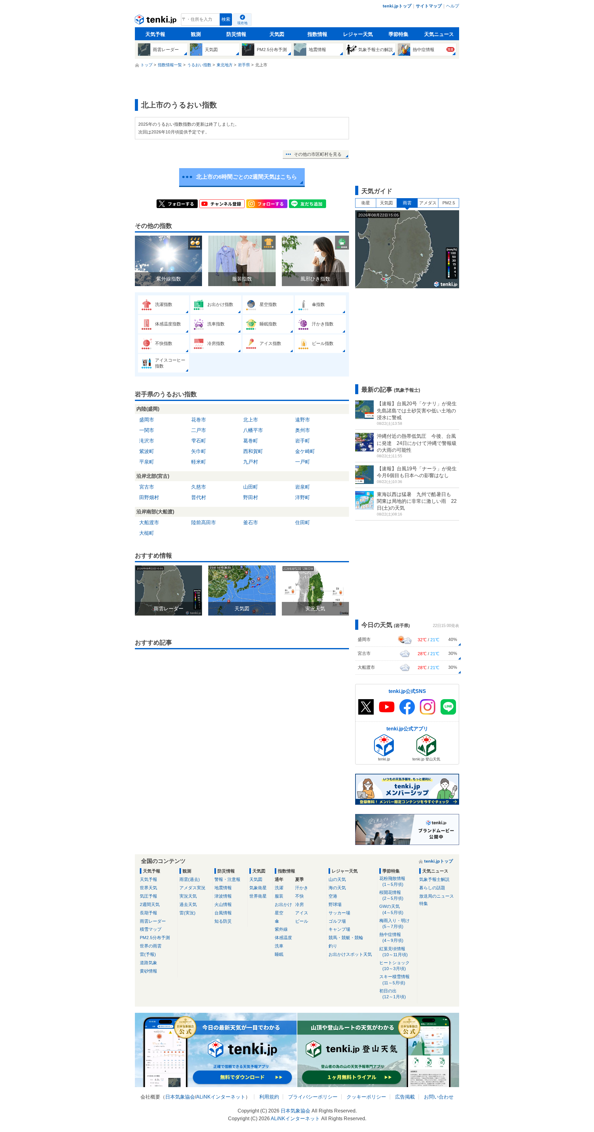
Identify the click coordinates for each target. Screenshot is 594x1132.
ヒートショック (394, 965)
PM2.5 (448, 202)
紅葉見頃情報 (393, 951)
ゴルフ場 (337, 921)
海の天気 (337, 887)
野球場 (335, 904)
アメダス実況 (192, 887)
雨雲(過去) (189, 879)
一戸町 (302, 461)
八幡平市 (253, 430)
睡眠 (279, 954)
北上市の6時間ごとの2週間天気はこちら (246, 177)
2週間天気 (150, 904)
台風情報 (223, 912)
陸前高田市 (203, 522)
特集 (423, 903)
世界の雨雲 (150, 945)
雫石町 (198, 440)
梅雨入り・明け (394, 923)
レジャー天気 (358, 34)
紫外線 (281, 929)
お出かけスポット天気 (350, 954)
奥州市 (302, 430)
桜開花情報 (391, 895)
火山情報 (223, 904)
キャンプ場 (339, 929)
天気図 (276, 34)
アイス (301, 912)
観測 (196, 34)
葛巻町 (250, 440)
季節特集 (398, 34)
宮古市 (146, 487)
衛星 (365, 202)
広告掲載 (405, 1096)
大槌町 (146, 533)
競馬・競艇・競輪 (346, 937)
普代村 (198, 497)
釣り (333, 945)
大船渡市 (149, 522)
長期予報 (148, 912)
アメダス (428, 202)
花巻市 (198, 419)
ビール (301, 921)
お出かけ (283, 904)
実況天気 (188, 896)
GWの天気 (391, 909)
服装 (279, 896)
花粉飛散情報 (392, 881)
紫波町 (146, 451)
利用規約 (269, 1096)
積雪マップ (150, 929)
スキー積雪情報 (394, 979)
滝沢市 (146, 440)
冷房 (299, 904)
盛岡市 (146, 419)
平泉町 (146, 461)
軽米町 (198, 461)
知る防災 (223, 921)
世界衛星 (258, 896)
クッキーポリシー (366, 1096)
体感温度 (283, 937)
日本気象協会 (180, 1096)
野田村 (250, 497)
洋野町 (302, 497)
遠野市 (302, 419)
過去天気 (188, 904)
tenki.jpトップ (397, 5)
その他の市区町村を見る (318, 154)
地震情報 (223, 887)
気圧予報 (148, 896)
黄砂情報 (148, 971)
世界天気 (148, 887)
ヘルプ (452, 5)
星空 (279, 912)
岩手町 (302, 440)
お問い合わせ (439, 1096)
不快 (299, 896)
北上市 (250, 419)
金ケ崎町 (305, 451)
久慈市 (198, 487)
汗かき (301, 887)
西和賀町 (253, 451)
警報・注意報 (227, 879)
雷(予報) (148, 954)
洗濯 (279, 887)
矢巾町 (198, 451)
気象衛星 (258, 887)
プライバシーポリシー (313, 1096)
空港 (333, 896)
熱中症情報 (391, 937)
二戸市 (198, 430)
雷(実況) (187, 912)
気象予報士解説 (434, 879)
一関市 (146, 430)
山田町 (250, 487)
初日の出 (392, 993)
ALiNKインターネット (220, 1096)
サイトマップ (429, 5)
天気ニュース (439, 34)
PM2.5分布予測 (155, 937)
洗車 (279, 945)
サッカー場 (339, 912)
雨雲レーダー (153, 921)
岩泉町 (302, 487)
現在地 (242, 23)
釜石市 (250, 522)
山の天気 (337, 879)
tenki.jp (156, 21)
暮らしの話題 (432, 887)
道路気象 (148, 962)
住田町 (302, 522)
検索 (226, 19)
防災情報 (236, 34)
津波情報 (223, 896)
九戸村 (250, 461)
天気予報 (155, 34)
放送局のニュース (436, 896)
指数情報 (317, 34)
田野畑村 (149, 497)
